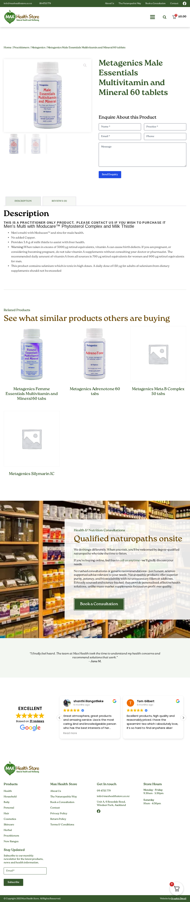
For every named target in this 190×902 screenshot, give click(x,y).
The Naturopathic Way (130, 3)
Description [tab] (23, 201)
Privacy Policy (58, 814)
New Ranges (11, 841)
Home (8, 48)
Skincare (9, 825)
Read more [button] (70, 733)
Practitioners (21, 48)
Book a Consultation (155, 3)
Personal (9, 808)
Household (10, 797)
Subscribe (13, 882)
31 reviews (37, 721)
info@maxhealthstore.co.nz (18, 3)
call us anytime (129, 560)
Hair (6, 814)
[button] (152, 17)
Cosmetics (10, 819)
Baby (7, 802)
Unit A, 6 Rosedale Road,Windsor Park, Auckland (111, 803)
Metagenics (38, 48)
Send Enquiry (110, 174)
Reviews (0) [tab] (59, 201)
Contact (174, 3)
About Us (109, 3)
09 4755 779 (45, 3)
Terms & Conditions (62, 825)
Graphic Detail (178, 898)
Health (8, 791)
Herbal (8, 830)
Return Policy (58, 819)
